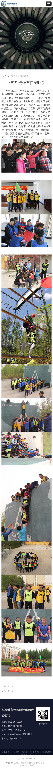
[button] (49, 3)
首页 (4, 76)
